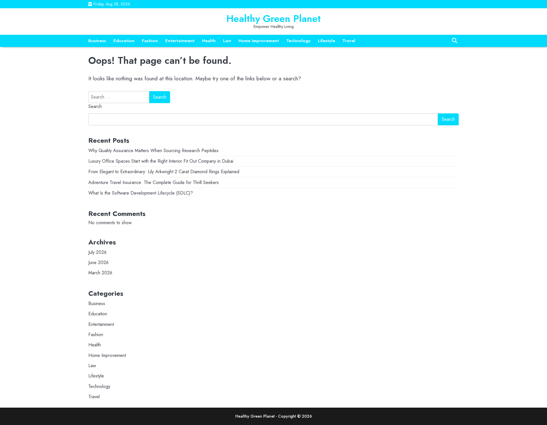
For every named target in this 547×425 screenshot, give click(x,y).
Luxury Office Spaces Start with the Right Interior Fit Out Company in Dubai (160, 161)
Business (97, 41)
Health (209, 41)
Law (227, 41)
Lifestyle (326, 41)
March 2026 (100, 272)
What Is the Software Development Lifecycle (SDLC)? (140, 193)
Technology (298, 41)
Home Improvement (258, 41)
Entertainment (180, 41)
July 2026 (97, 252)
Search (95, 106)
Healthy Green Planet (273, 19)
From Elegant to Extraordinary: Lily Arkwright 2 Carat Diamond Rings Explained (163, 171)
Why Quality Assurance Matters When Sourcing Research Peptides (153, 150)
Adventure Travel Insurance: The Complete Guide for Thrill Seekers (153, 182)
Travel (348, 41)
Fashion (150, 41)
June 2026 (98, 262)
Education (123, 41)
